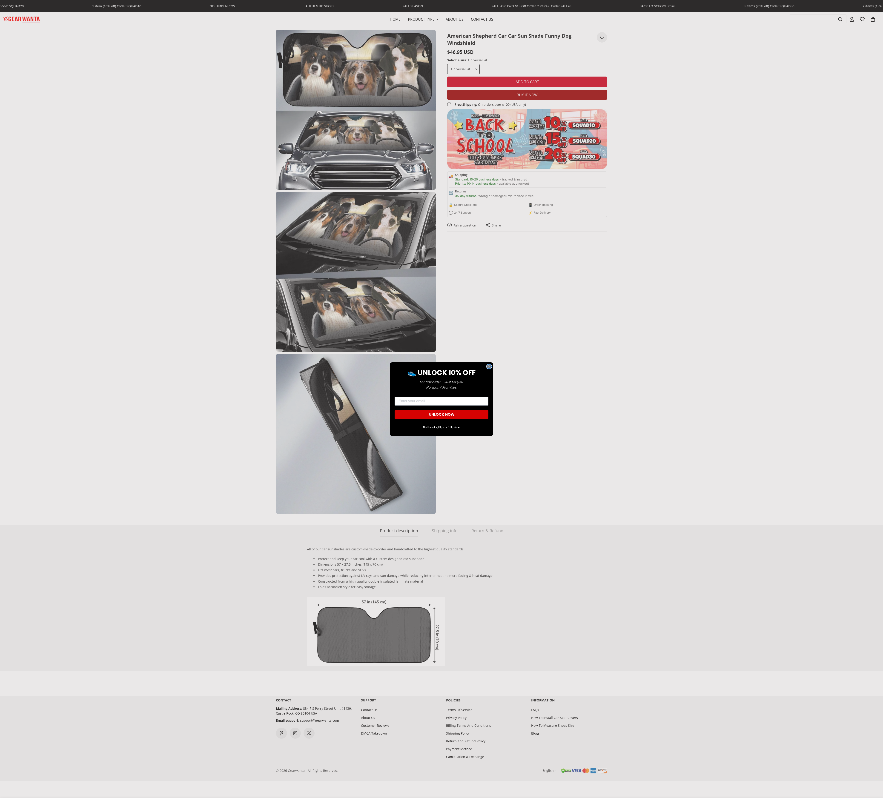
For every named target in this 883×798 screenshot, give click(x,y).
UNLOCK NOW (441, 414)
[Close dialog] (489, 366)
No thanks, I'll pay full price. (441, 427)
